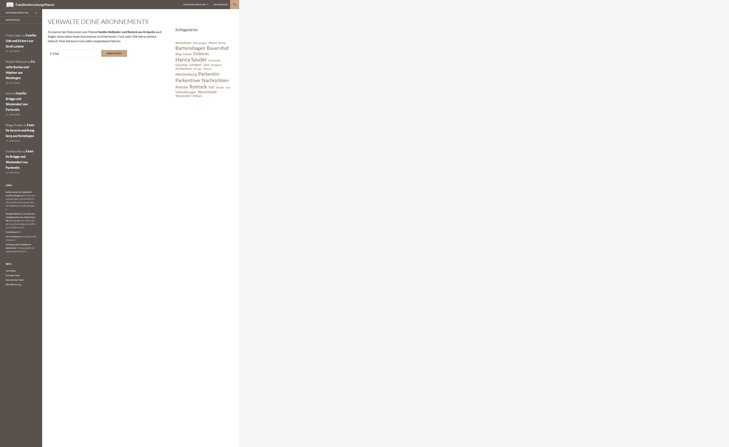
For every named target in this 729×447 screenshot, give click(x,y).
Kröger (198, 68)
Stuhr (227, 87)
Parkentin (208, 74)
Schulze (220, 87)
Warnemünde (207, 92)
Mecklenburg (186, 74)
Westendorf (183, 95)
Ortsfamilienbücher (194, 4)
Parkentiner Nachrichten (201, 80)
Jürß (206, 65)
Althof (212, 42)
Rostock (198, 86)
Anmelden (11, 270)
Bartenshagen (190, 48)
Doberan (201, 53)
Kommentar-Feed (14, 279)
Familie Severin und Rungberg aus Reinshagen (20, 130)
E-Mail (54, 53)
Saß (211, 87)
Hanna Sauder (191, 59)
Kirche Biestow (13, 236)
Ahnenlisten (183, 42)
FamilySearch (12, 232)
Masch (207, 68)
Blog (178, 54)
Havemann (214, 60)
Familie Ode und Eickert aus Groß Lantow (21, 40)
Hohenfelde (181, 65)
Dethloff (187, 54)
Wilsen (197, 95)
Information (220, 4)
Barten (222, 42)
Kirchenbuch (183, 68)
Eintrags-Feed (13, 275)
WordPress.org (13, 284)
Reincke (181, 87)
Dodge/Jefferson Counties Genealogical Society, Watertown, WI (21, 217)
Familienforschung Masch (35, 4)
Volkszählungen (185, 92)
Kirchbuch (216, 65)
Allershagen (200, 42)
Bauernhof (218, 48)
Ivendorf (195, 65)
